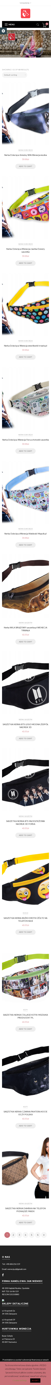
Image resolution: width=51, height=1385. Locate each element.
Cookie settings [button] (20, 1380)
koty (25, 1010)
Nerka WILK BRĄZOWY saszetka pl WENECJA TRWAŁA (25, 629)
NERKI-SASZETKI (25, 623)
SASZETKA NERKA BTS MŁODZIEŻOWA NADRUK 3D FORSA (25, 822)
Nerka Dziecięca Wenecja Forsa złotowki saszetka (25, 439)
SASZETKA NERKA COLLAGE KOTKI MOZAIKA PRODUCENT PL (25, 1016)
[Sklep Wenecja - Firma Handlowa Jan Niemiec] (25, 13)
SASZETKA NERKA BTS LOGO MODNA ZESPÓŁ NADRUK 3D (25, 725)
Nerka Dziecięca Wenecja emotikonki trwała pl (25, 345)
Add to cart (25, 166)
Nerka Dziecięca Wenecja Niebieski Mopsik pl (25, 533)
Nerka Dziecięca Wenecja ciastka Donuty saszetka (25, 250)
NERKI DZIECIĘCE (25, 150)
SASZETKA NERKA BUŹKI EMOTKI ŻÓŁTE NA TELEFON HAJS (25, 919)
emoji (25, 913)
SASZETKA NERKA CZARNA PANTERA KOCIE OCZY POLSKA (25, 1113)
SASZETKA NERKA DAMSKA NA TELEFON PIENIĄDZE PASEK (25, 1209)
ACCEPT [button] (35, 1380)
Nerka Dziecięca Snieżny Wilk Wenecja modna (25, 155)
